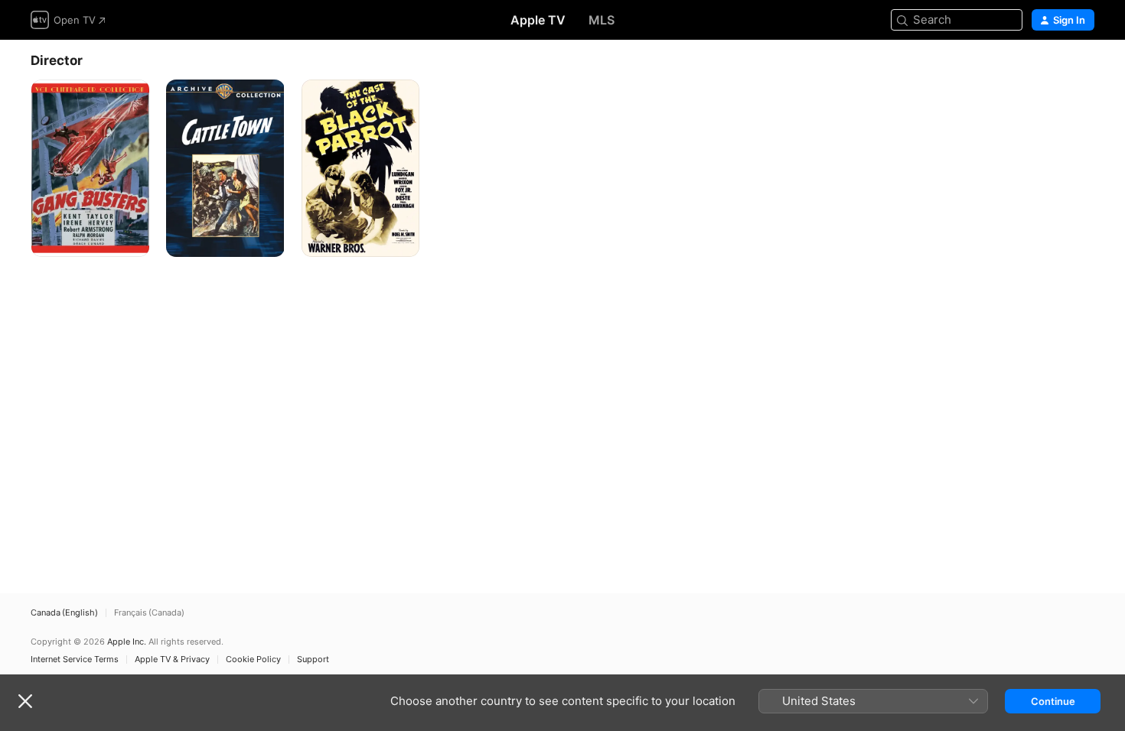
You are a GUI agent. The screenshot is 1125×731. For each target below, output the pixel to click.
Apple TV (538, 20)
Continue (1053, 701)
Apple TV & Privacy (172, 659)
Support (313, 659)
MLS (602, 20)
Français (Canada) (149, 613)
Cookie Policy (253, 659)
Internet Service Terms (75, 659)
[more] (132, 239)
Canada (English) (64, 613)
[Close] (25, 701)
